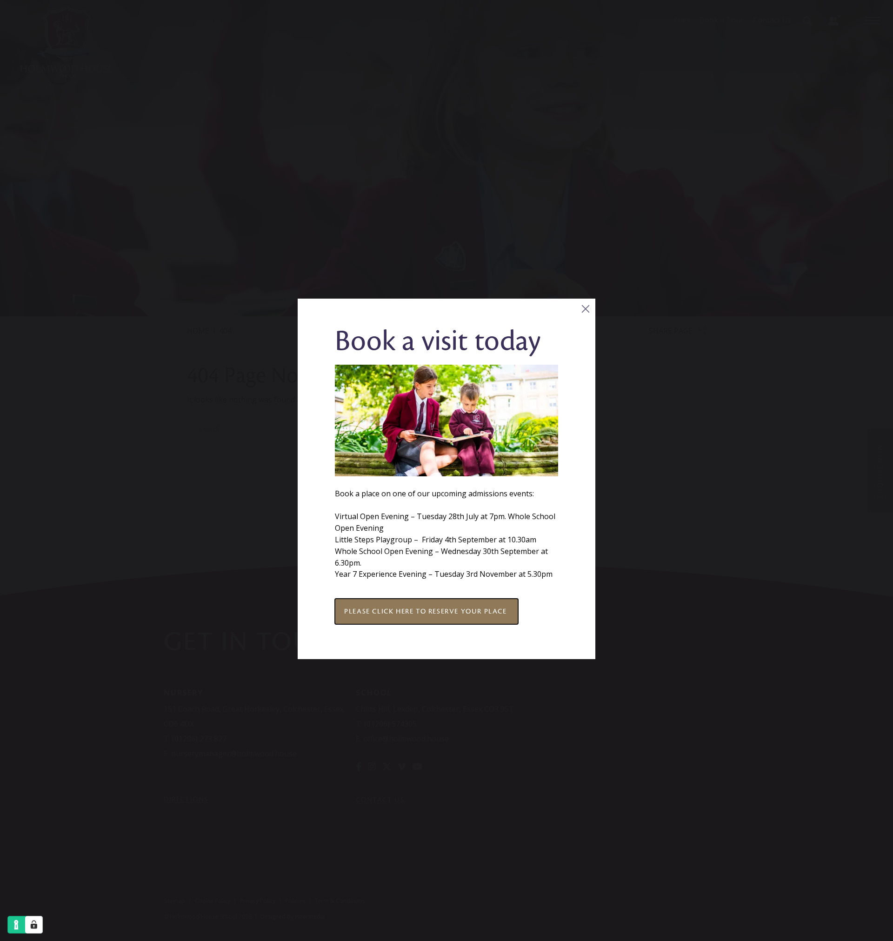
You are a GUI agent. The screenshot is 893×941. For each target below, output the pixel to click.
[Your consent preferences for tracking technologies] (34, 925)
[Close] (585, 309)
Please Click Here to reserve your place (426, 611)
